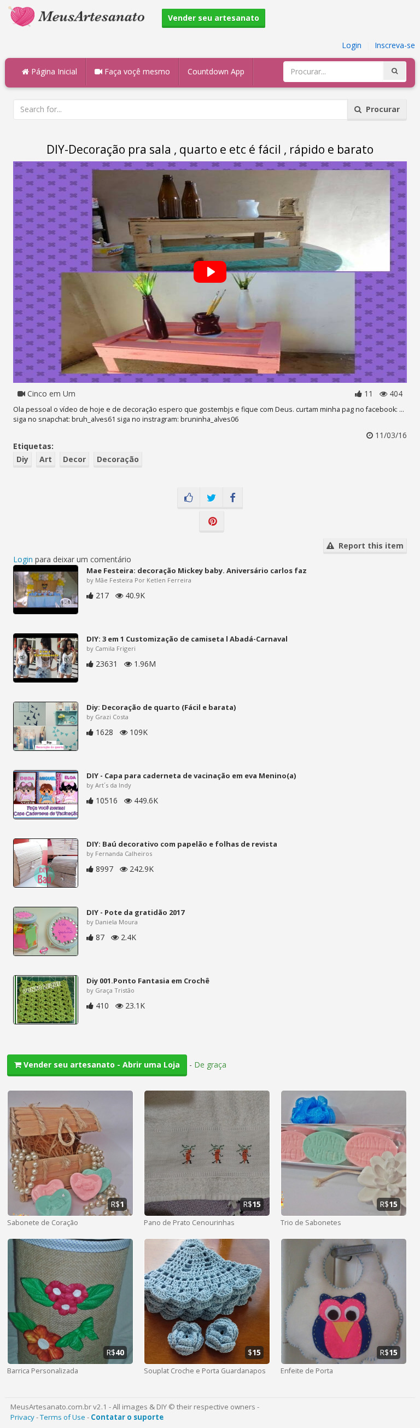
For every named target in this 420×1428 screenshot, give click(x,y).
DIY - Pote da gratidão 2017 (135, 912)
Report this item (369, 545)
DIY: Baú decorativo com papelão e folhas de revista (181, 844)
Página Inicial (53, 71)
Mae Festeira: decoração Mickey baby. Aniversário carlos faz (196, 570)
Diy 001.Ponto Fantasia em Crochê (147, 981)
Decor (74, 459)
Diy (22, 459)
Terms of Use (62, 1417)
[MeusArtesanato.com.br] (79, 15)
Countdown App (216, 71)
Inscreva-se (395, 45)
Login (351, 45)
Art (45, 459)
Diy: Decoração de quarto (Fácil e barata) (161, 707)
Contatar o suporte (127, 1417)
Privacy (22, 1417)
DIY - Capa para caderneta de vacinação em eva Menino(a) (191, 775)
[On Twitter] (211, 498)
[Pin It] (211, 522)
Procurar (380, 109)
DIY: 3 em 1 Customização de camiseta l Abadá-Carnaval (187, 639)
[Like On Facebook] (188, 498)
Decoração (118, 459)
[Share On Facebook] (233, 498)
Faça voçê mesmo (136, 71)
